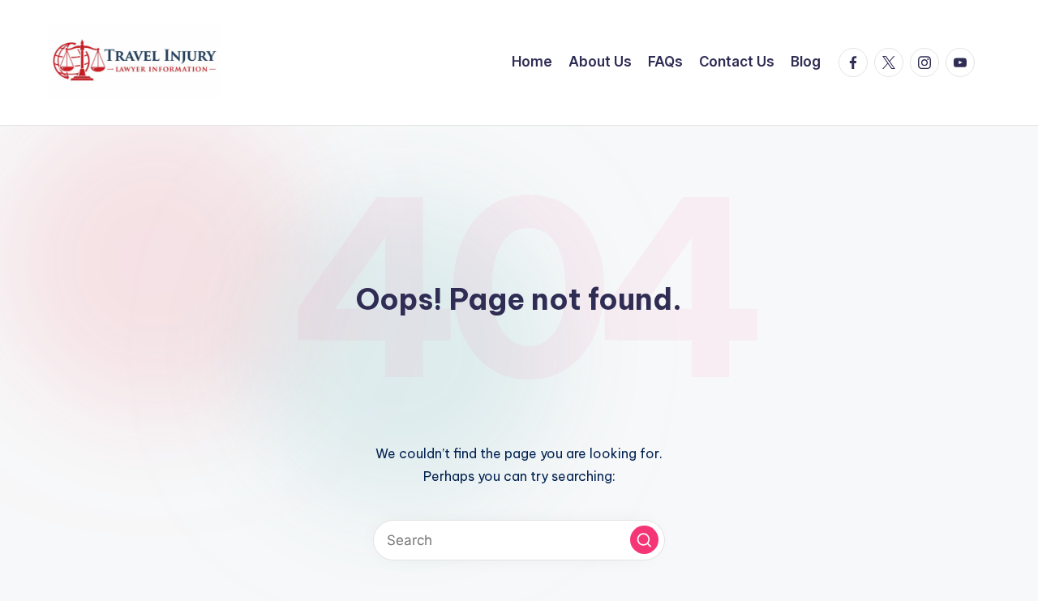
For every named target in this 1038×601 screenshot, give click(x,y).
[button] (644, 540)
